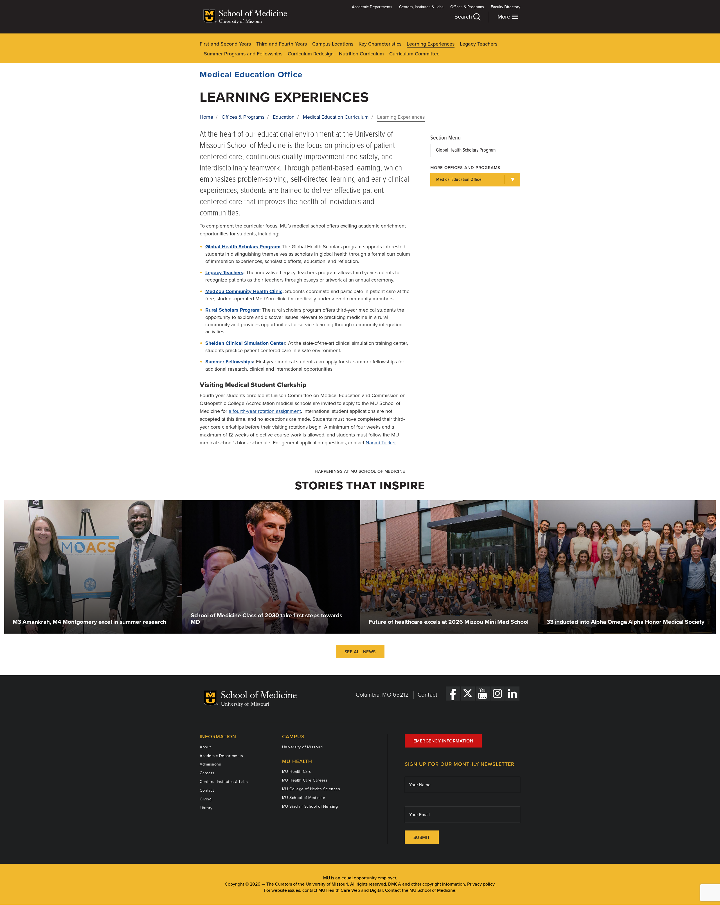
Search (463, 16)
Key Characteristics (380, 44)
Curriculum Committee (414, 54)
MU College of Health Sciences (311, 789)
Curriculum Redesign (311, 54)
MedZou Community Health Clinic (243, 291)
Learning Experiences (430, 44)
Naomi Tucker (381, 443)
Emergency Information (443, 741)
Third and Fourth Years (281, 44)
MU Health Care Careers (305, 780)
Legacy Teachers (478, 44)
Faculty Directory (505, 6)
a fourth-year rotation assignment (265, 411)
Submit (421, 837)
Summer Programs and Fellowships (243, 54)
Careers (207, 773)
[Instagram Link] (497, 693)
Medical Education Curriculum (336, 117)
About (205, 747)
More (505, 16)
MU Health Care (297, 771)
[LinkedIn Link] (512, 693)
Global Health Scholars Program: (242, 247)
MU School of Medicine (303, 797)
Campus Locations (332, 44)
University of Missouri (302, 747)
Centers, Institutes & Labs (421, 6)
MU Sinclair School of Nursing (310, 806)
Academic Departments (372, 6)
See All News (360, 652)
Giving (206, 799)
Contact (428, 695)
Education (283, 117)
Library (206, 807)
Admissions (210, 764)
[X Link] (468, 693)
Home (206, 117)
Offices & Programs (467, 6)
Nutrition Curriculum (361, 54)
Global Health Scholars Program (466, 150)
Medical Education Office (251, 74)
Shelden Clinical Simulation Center (245, 343)
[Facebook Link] (453, 693)
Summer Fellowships (229, 362)
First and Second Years (225, 44)
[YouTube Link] (483, 693)
